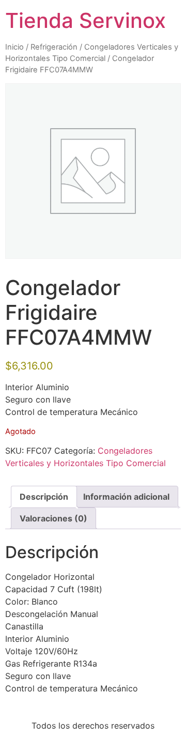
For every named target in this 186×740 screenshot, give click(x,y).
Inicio (14, 47)
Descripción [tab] (44, 496)
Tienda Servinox (85, 20)
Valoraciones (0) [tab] (53, 518)
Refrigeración (54, 47)
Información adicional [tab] (126, 496)
